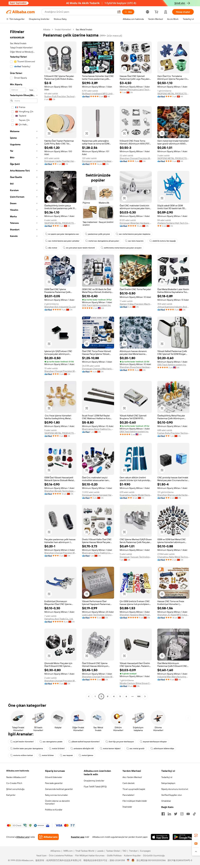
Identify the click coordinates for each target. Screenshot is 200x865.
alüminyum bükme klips (164, 748)
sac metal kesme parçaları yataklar (63, 241)
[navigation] (23, 363)
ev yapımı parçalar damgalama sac (63, 234)
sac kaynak (68, 755)
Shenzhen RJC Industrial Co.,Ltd (59, 306)
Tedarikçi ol (166, 777)
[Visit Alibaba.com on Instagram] (182, 814)
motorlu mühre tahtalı (23, 755)
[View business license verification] (128, 860)
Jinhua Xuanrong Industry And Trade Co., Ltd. (173, 306)
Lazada (100, 851)
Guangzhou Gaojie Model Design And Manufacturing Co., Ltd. (136, 495)
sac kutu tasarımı (135, 241)
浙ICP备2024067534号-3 (180, 860)
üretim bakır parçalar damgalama (28, 748)
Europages (145, 851)
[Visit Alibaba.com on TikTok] (194, 814)
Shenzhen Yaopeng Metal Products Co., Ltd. (136, 614)
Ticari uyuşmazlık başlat (133, 789)
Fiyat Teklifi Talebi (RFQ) (95, 786)
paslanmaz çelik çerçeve (99, 234)
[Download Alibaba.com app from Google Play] (183, 837)
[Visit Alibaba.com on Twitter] (176, 814)
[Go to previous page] (89, 696)
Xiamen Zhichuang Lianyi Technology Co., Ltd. (136, 89)
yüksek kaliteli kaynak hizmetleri (85, 742)
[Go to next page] (145, 696)
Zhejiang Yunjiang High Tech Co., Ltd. (173, 223)
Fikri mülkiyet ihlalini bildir (134, 801)
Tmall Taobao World (84, 851)
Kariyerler (10, 795)
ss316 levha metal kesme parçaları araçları (123, 248)
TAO (124, 851)
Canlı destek (128, 783)
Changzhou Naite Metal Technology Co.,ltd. (173, 557)
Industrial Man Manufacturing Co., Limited (173, 676)
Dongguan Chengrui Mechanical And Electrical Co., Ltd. (98, 368)
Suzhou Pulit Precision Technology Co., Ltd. (60, 96)
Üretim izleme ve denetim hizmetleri (57, 802)
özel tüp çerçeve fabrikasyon (121, 742)
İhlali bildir (127, 807)
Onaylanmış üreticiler (94, 780)
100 (138, 696)
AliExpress (55, 851)
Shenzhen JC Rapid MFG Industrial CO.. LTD (173, 614)
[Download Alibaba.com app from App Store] (160, 837)
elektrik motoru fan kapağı (164, 241)
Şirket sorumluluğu (15, 789)
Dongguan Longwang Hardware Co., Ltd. (98, 161)
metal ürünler (48, 755)
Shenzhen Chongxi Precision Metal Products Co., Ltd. (136, 158)
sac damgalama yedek (52, 742)
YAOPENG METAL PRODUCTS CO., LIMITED (173, 93)
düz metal (52, 248)
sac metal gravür (137, 748)
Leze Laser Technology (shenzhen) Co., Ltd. (98, 614)
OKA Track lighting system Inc (96, 305)
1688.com (68, 851)
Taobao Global (113, 851)
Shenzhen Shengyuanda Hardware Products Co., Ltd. (173, 495)
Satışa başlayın (168, 783)
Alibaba (46, 29)
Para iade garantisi (53, 783)
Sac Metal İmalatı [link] (84, 29)
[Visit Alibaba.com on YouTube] (188, 814)
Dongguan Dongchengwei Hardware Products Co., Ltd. (98, 495)
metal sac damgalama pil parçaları (103, 241)
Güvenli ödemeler (53, 777)
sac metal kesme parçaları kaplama (134, 234)
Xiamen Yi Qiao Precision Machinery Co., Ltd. (136, 304)
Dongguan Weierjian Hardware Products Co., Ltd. (136, 223)
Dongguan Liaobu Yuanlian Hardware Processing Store (60, 161)
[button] (119, 12)
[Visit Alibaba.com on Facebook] (163, 814)
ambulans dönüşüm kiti (84, 748)
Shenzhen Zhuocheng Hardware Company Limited (136, 367)
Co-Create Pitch (14, 783)
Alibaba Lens (22, 837)
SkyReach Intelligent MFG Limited (98, 93)
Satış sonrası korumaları (56, 795)
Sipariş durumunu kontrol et (174, 789)
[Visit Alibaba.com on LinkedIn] (169, 814)
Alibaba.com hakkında (17, 770)
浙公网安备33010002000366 (151, 860)
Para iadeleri (128, 795)
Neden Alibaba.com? (16, 777)
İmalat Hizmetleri (63, 29)
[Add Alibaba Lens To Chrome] (48, 837)
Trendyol (133, 851)
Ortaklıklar (166, 801)
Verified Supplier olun (171, 795)
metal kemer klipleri (111, 748)
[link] (196, 835)
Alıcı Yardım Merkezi (132, 777)
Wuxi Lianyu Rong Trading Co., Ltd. (98, 429)
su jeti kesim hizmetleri (23, 742)
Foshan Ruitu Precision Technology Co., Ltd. (173, 433)
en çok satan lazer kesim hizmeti (80, 248)
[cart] (157, 12)
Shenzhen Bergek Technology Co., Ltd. (60, 491)
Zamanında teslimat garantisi (59, 789)
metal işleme (87, 755)
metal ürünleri (58, 748)
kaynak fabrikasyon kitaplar (155, 742)
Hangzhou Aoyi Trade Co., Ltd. (58, 619)
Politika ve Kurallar (53, 809)
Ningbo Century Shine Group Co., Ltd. (136, 683)
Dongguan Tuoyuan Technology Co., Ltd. (136, 557)
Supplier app (77, 837)
